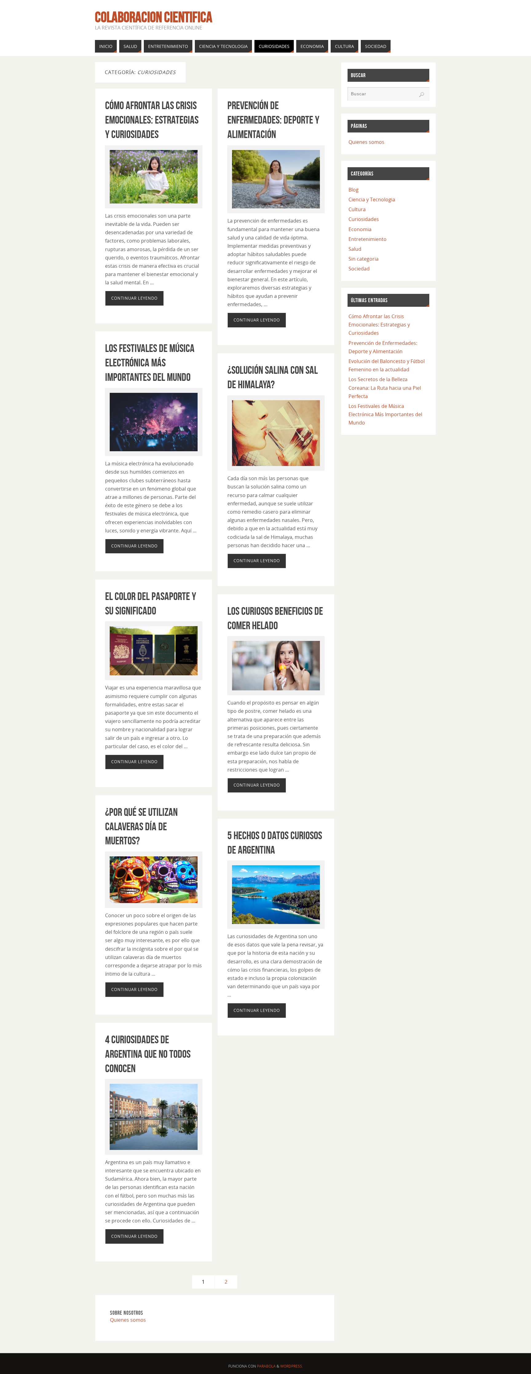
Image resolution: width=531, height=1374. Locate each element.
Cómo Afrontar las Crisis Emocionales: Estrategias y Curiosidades (152, 119)
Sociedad (359, 268)
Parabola (266, 1366)
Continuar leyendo (134, 298)
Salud (354, 249)
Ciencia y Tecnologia (371, 199)
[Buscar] (422, 95)
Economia (360, 229)
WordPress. (291, 1366)
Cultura (357, 209)
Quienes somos (128, 1320)
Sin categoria (363, 258)
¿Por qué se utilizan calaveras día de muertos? (141, 826)
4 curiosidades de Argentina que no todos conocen (148, 1053)
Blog (353, 189)
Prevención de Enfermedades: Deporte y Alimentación (273, 119)
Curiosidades (363, 219)
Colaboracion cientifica (153, 17)
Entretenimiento (367, 239)
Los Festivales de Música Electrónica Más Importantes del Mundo (150, 362)
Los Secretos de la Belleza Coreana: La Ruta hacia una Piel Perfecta (384, 387)
